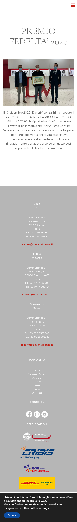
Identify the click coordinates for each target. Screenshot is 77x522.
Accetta (12, 515)
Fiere (37, 385)
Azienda (37, 377)
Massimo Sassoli (37, 374)
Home (37, 370)
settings (44, 508)
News (37, 389)
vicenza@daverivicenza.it (37, 294)
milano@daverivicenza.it (37, 344)
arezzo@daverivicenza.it (37, 244)
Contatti (37, 393)
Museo (37, 381)
